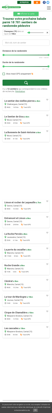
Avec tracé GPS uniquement (18, 74)
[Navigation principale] (49, 8)
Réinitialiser (20, 91)
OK (35, 410)
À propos (24, 2)
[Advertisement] (26, 171)
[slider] (29, 33)
